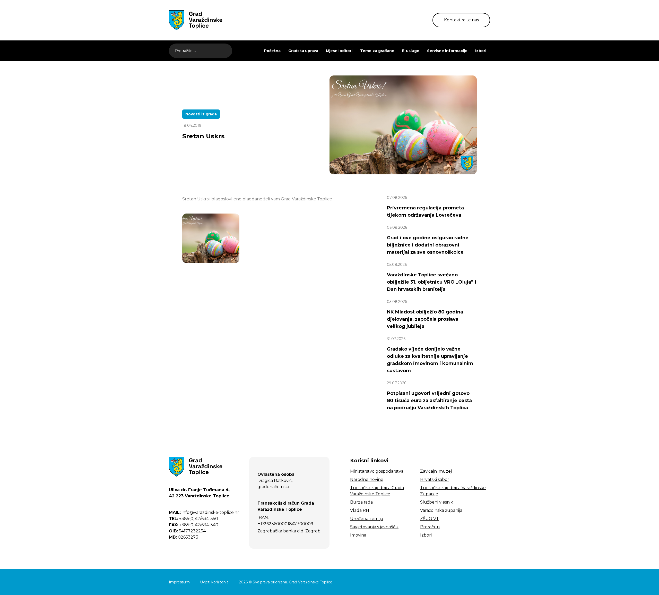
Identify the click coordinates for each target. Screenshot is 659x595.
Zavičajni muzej (436, 471)
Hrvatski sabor (434, 479)
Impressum (179, 582)
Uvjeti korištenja (214, 582)
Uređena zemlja (366, 518)
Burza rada (361, 502)
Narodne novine (366, 479)
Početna (272, 50)
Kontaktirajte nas (461, 20)
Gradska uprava (303, 50)
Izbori (480, 50)
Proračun (430, 526)
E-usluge (410, 50)
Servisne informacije (447, 50)
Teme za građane (377, 50)
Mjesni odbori (339, 50)
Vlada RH (359, 510)
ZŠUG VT (429, 518)
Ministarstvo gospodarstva (376, 471)
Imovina (358, 535)
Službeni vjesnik (436, 502)
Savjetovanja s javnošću (374, 526)
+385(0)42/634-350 (193, 518)
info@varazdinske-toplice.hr (204, 512)
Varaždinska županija (441, 510)
